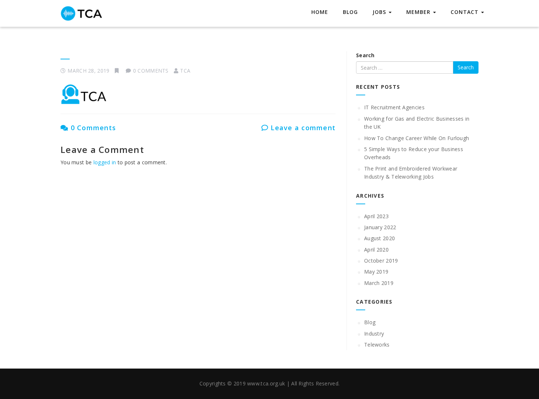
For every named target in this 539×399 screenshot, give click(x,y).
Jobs (380, 11)
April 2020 (376, 249)
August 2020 (379, 238)
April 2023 (376, 216)
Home (319, 11)
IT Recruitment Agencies (394, 107)
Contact (465, 11)
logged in (105, 162)
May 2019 (376, 271)
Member (419, 11)
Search (365, 55)
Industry (374, 333)
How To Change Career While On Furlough (416, 138)
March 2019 (378, 282)
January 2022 (380, 227)
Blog (350, 11)
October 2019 (381, 260)
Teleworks (377, 344)
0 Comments (92, 127)
